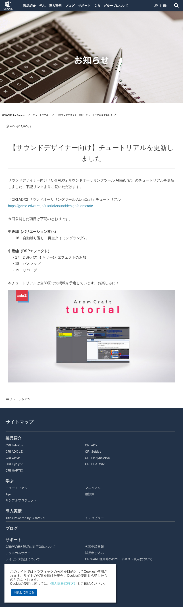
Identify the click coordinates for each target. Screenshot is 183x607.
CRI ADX (91, 445)
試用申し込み (94, 553)
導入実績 (14, 511)
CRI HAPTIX (14, 470)
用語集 (89, 494)
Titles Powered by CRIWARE (26, 518)
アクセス (91, 589)
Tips (8, 494)
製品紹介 (29, 5)
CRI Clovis (13, 458)
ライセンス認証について (23, 559)
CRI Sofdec (93, 451)
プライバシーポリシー (100, 583)
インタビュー (94, 518)
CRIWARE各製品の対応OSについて (31, 546)
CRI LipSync (14, 464)
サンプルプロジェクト (21, 500)
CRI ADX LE (14, 451)
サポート (84, 5)
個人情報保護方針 (63, 583)
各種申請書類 (94, 546)
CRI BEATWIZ (95, 464)
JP (156, 5)
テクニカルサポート (20, 553)
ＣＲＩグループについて (111, 5)
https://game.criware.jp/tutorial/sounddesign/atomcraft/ (50, 206)
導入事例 (55, 5)
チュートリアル (20, 399)
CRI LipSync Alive (97, 458)
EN (165, 5)
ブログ (70, 5)
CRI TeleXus (14, 445)
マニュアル (93, 488)
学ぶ (42, 5)
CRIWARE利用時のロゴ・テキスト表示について (118, 559)
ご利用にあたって (97, 565)
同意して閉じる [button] (24, 592)
